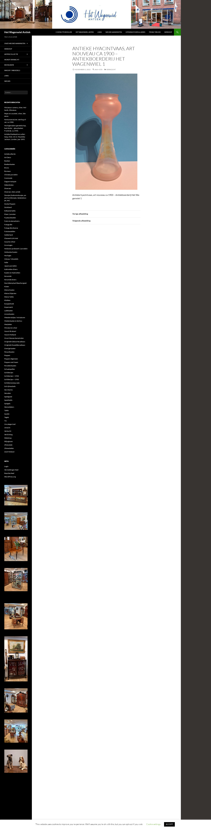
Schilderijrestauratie (12, 383)
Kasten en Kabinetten (12, 273)
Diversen (7, 188)
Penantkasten (9, 352)
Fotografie (8, 224)
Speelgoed (8, 397)
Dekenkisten (9, 185)
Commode (8, 178)
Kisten (6, 286)
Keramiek (7, 276)
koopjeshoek (9, 304)
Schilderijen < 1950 (11, 379)
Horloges (7, 255)
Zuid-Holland (9, 452)
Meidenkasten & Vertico (13, 321)
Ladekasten (8, 311)
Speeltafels (8, 400)
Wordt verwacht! (11, 60)
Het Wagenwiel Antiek (17, 32)
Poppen (7, 355)
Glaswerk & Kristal (11, 238)
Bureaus (7, 171)
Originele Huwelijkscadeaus (14, 345)
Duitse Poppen (9, 204)
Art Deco (7, 157)
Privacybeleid (155, 32)
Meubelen (8, 324)
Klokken (7, 300)
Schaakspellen (9, 369)
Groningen (8, 245)
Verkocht (7, 431)
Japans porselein (10, 266)
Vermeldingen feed (11, 470)
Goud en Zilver (9, 242)
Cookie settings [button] (153, 824)
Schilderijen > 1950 (11, 376)
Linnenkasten (9, 314)
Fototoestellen (9, 231)
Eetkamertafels (10, 211)
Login (6, 466)
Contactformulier (64, 32)
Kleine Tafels (9, 297)
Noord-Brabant (10, 331)
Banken (7, 161)
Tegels (6, 417)
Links (99, 32)
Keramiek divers (10, 280)
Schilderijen (8, 372)
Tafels (6, 410)
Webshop (168, 32)
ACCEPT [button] (169, 824)
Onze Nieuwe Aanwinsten (14, 43)
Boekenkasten (9, 164)
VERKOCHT (111, 69)
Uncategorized (10, 424)
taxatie (6, 414)
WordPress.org (10, 477)
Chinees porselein (11, 175)
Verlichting (8, 434)
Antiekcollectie (11, 54)
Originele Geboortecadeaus (14, 341)
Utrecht (7, 428)
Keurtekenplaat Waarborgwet (15, 283)
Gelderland (8, 235)
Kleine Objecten (10, 293)
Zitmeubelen (9, 448)
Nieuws (7, 81)
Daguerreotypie (10, 181)
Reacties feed (9, 473)
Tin (5, 421)
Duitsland (8, 207)
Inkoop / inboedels (12, 70)
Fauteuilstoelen (10, 218)
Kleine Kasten (9, 290)
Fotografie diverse (11, 228)
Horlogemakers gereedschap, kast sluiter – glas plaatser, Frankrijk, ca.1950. (15, 128)
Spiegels (7, 403)
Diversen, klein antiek (12, 192)
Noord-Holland (10, 335)
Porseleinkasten (10, 366)
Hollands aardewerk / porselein (16, 249)
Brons (6, 168)
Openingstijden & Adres (135, 32)
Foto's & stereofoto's (12, 221)
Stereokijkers (9, 407)
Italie (6, 262)
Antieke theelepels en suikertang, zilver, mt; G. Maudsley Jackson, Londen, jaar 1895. (15, 136)
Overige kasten (10, 348)
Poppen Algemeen (11, 359)
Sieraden (7, 393)
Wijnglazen (8, 441)
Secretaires (8, 390)
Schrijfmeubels (10, 386)
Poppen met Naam (11, 362)
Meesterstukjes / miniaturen (14, 317)
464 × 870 (98, 69)
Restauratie (9, 65)
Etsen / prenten (10, 214)
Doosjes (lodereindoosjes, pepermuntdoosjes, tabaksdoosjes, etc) (15, 198)
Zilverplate (8, 445)
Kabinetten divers (11, 269)
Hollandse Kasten (10, 252)
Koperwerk (8, 307)
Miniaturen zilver (10, 328)
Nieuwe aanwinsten (114, 32)
